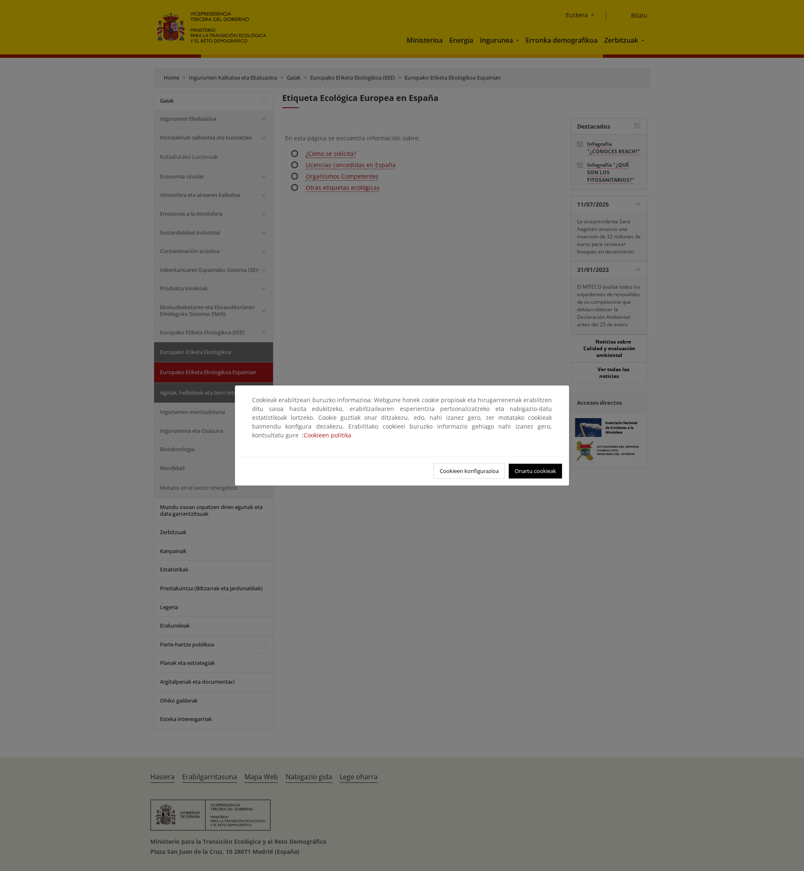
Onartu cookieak (535, 471)
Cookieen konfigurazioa (469, 471)
